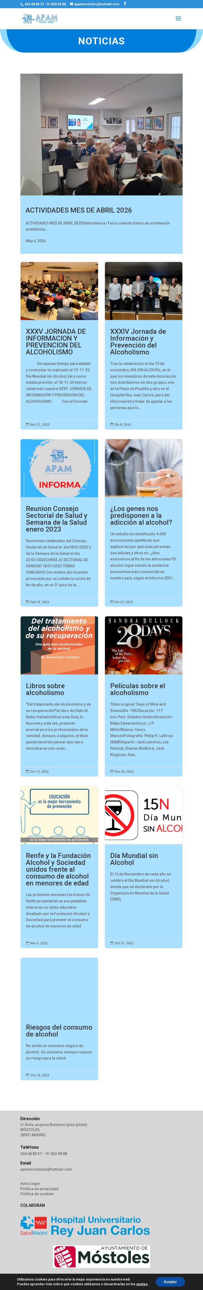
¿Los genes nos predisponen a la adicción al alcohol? (143, 523)
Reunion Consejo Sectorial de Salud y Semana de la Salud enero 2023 (59, 523)
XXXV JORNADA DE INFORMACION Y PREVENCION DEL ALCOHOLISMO (59, 345)
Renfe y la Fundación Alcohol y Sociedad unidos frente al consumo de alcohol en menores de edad (59, 867)
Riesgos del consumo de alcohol (59, 1019)
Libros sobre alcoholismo (59, 696)
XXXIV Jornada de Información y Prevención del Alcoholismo (143, 345)
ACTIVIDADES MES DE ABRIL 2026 (79, 210)
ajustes (141, 1284)
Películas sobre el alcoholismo (143, 696)
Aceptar (170, 1282)
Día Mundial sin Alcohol (143, 867)
